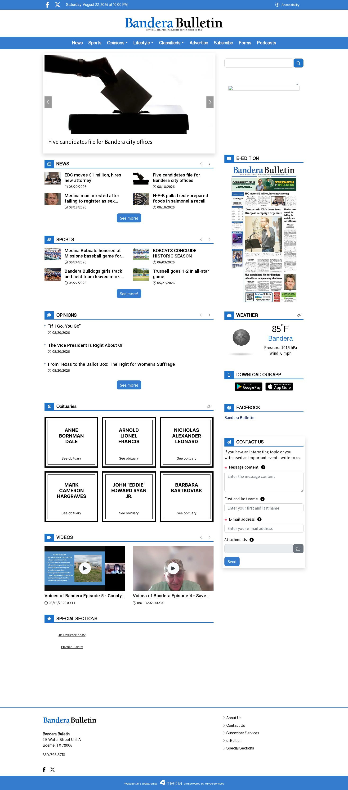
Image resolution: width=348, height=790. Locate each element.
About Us (233, 718)
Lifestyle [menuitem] (142, 42)
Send (232, 561)
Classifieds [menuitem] (169, 42)
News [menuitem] (77, 42)
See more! (129, 218)
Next (210, 102)
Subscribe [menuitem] (223, 42)
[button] (209, 406)
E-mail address (245, 519)
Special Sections (240, 748)
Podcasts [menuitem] (266, 42)
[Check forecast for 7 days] (241, 342)
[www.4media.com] (169, 782)
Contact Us (235, 725)
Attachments (239, 539)
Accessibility (290, 5)
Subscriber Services (242, 733)
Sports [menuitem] (94, 42)
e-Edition (233, 741)
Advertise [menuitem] (199, 42)
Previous (48, 102)
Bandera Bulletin (239, 417)
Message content (246, 467)
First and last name (244, 498)
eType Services (214, 783)
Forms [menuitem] (245, 42)
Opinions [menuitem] (115, 42)
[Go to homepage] (174, 23)
